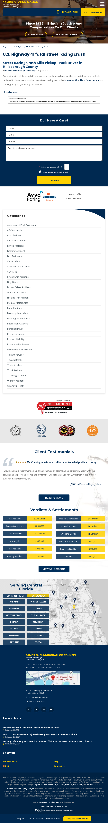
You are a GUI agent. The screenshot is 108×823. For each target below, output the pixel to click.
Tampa (38, 608)
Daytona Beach (13, 615)
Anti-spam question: (48, 167)
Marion (44, 784)
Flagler (37, 784)
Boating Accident (16, 251)
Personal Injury (15, 328)
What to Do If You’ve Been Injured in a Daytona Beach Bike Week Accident (40, 735)
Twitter (36, 710)
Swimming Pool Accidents (20, 349)
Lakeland (14, 642)
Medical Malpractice (17, 302)
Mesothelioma (14, 308)
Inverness (14, 635)
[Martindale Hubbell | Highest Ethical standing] (54, 407)
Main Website (10, 761)
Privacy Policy (61, 806)
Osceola (60, 784)
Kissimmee (14, 608)
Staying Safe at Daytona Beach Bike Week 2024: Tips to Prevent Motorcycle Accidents (47, 742)
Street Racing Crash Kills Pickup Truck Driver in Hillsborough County (42, 64)
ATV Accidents (14, 230)
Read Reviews (54, 498)
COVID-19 (12, 271)
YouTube (51, 710)
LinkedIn (44, 710)
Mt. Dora (38, 622)
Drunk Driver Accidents (19, 287)
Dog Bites (12, 282)
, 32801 (40, 691)
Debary (14, 622)
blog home (7, 47)
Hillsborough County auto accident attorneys (51, 101)
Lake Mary (14, 601)
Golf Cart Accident (16, 292)
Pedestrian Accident (17, 323)
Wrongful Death (15, 385)
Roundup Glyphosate (18, 344)
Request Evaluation (77, 818)
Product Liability (15, 339)
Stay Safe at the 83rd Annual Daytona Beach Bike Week (31, 728)
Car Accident (13, 261)
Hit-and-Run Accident (18, 297)
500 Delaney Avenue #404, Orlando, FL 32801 (53, 678)
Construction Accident (18, 266)
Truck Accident (15, 370)
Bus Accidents (14, 256)
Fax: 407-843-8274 (36, 701)
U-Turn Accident (15, 380)
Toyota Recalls (14, 360)
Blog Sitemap (47, 806)
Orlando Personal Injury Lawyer (20, 789)
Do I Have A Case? (54, 120)
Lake (75, 784)
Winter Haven (38, 601)
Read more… (11, 92)
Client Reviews (36, 35)
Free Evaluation (93, 12)
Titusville (38, 635)
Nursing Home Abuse (18, 318)
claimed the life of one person (82, 80)
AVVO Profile (74, 194)
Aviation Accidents (16, 240)
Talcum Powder (15, 354)
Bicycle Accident (15, 245)
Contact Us (59, 766)
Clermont (38, 628)
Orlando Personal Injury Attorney (20, 70)
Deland (14, 628)
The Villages (38, 615)
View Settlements (54, 569)
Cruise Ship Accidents (18, 277)
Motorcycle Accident (17, 313)
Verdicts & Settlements (67, 35)
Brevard (68, 784)
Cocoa (38, 642)
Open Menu (102, 4)
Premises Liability (16, 334)
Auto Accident (21, 98)
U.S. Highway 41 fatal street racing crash (82, 101)
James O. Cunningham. (49, 802)
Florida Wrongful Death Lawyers (24, 101)
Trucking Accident (16, 375)
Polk (80, 784)
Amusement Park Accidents (21, 225)
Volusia (90, 784)
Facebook (29, 710)
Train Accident (14, 365)
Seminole (52, 784)
